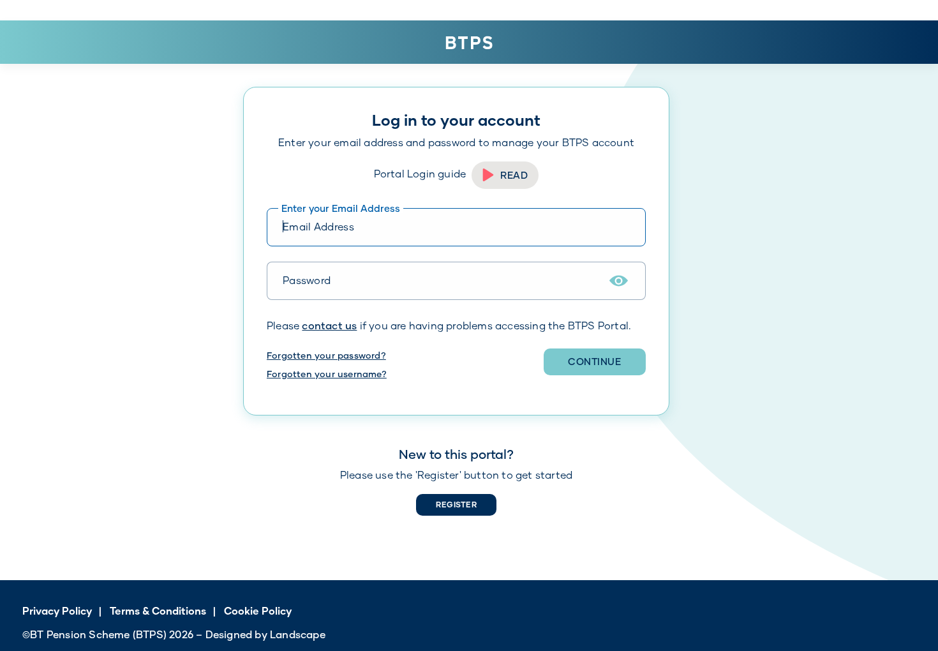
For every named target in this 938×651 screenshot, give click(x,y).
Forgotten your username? (327, 373)
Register (456, 504)
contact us (329, 325)
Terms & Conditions (158, 610)
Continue (594, 361)
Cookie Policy (258, 610)
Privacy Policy (57, 610)
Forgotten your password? (326, 355)
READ (514, 175)
